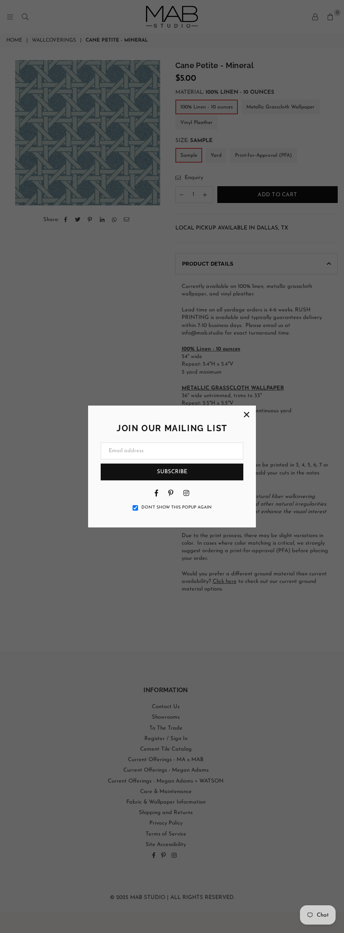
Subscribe (172, 471)
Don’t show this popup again (176, 507)
